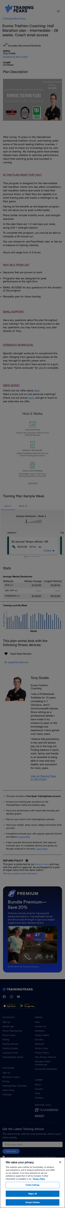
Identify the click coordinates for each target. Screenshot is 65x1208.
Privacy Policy (39, 1179)
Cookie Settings (33, 1185)
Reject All (32, 1194)
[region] (32, 1182)
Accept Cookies (32, 1202)
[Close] (60, 1162)
